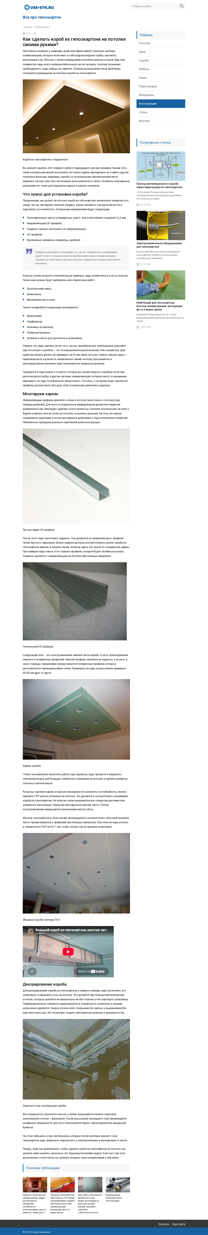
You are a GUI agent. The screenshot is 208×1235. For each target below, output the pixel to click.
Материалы (146, 95)
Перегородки (148, 86)
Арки (142, 52)
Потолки (144, 43)
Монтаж (144, 121)
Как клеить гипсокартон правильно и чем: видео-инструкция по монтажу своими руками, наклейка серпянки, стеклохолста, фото (90, 1204)
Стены (143, 112)
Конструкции (147, 103)
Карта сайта (178, 1224)
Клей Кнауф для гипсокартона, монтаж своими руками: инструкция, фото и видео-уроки (159, 306)
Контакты (164, 1224)
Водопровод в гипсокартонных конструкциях (114, 1198)
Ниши (143, 77)
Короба (144, 60)
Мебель (144, 69)
